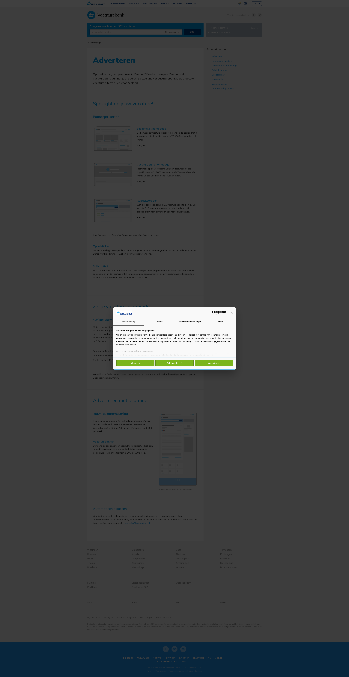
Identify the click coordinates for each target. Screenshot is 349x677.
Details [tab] (159, 321)
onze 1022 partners (132, 335)
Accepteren (213, 363)
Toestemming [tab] (128, 321)
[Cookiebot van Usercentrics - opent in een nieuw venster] (214, 313)
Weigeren (135, 363)
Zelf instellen (173, 363)
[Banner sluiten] (232, 313)
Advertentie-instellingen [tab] (189, 321)
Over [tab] (220, 321)
